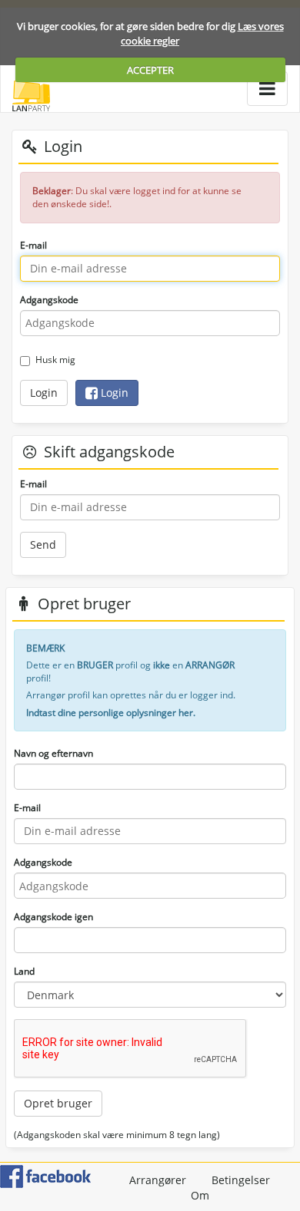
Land (24, 971)
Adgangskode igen (53, 916)
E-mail (33, 245)
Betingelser (241, 1180)
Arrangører (157, 1180)
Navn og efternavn (53, 753)
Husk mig (55, 359)
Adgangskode (49, 299)
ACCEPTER (150, 70)
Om (200, 1195)
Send (43, 544)
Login (44, 392)
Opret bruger (58, 1103)
